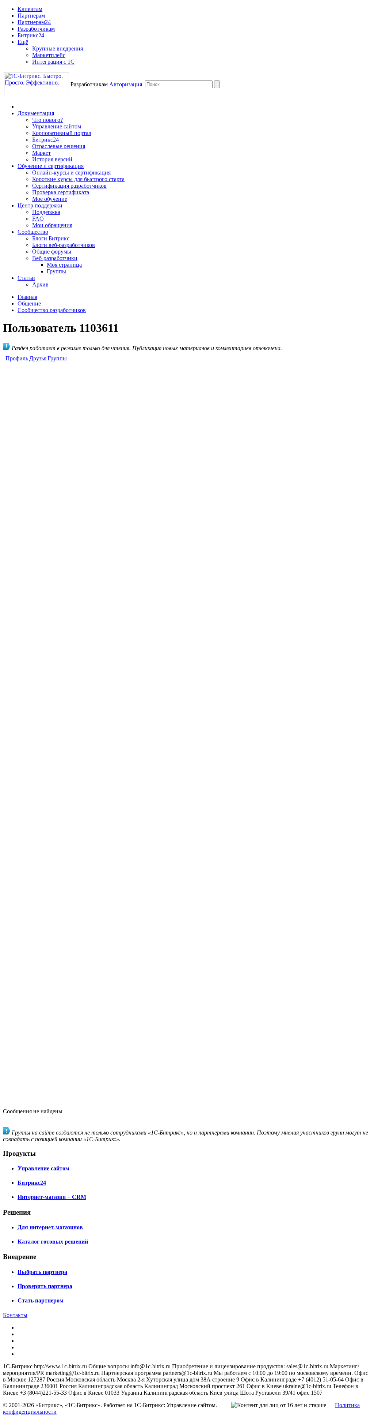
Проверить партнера (45, 1286)
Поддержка (46, 212)
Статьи (26, 278)
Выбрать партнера (42, 1272)
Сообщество (33, 232)
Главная (27, 297)
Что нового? (47, 120)
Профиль (16, 358)
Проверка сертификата (60, 192)
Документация (36, 113)
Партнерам (31, 15)
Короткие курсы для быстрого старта (78, 179)
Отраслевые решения (58, 146)
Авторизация (125, 84)
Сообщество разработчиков (52, 310)
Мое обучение (49, 199)
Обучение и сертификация (51, 166)
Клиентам (30, 9)
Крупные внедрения (57, 48)
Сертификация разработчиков (69, 186)
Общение (29, 303)
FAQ (38, 218)
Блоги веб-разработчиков (63, 245)
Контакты (15, 1315)
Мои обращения (52, 225)
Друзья (37, 358)
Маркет (41, 153)
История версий (52, 159)
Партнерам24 (34, 22)
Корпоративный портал (61, 133)
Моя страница (64, 265)
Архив (40, 284)
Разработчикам (36, 29)
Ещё (23, 42)
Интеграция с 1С (53, 62)
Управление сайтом (56, 126)
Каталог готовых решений (53, 1241)
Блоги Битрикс (50, 238)
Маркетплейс (48, 55)
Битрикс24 (31, 35)
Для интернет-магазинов (50, 1227)
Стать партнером (41, 1300)
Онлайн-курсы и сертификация (71, 172)
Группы (56, 271)
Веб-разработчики (54, 258)
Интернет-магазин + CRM (52, 1197)
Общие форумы (51, 251)
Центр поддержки (40, 205)
